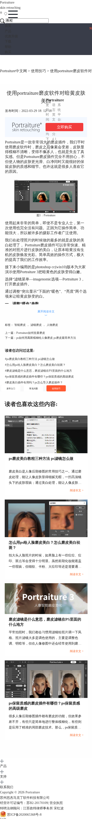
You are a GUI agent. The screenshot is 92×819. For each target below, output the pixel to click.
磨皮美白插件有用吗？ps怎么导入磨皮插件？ (34, 382)
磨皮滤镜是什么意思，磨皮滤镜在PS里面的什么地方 (38, 370)
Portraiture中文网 (13, 71)
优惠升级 (11, 36)
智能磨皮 (20, 325)
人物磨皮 (52, 325)
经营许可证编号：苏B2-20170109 (24, 803)
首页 (8, 26)
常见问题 (33, 388)
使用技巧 (38, 71)
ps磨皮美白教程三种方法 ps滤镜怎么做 (30, 359)
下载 (8, 41)
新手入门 (11, 388)
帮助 (8, 47)
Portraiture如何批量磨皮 (30, 333)
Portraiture (10, 7)
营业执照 (56, 803)
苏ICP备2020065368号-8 (24, 814)
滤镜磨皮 (36, 325)
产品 (8, 31)
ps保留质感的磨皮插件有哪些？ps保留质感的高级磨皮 (39, 376)
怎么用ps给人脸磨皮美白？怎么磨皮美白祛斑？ (35, 364)
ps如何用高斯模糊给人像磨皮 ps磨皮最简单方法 (46, 337)
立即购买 (64, 127)
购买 (8, 52)
